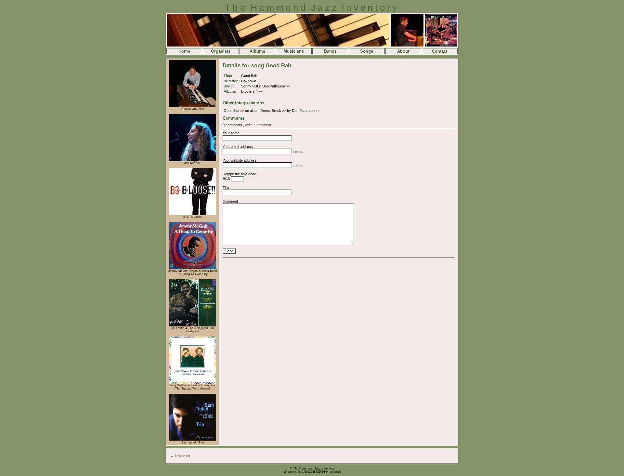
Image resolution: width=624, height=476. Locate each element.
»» (288, 86)
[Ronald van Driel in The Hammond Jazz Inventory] (192, 106)
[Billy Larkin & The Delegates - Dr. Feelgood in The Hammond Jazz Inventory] (192, 325)
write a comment (258, 125)
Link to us (182, 456)
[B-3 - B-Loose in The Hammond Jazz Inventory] (192, 214)
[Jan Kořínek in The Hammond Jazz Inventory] (192, 160)
